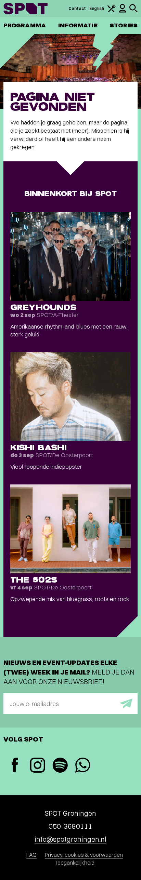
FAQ (31, 854)
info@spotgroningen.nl (70, 839)
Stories (124, 25)
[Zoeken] (133, 10)
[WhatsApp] (82, 766)
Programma (24, 25)
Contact (77, 8)
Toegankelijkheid (74, 862)
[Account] (122, 11)
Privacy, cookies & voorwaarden (84, 854)
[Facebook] (14, 766)
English (96, 8)
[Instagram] (37, 766)
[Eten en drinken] (111, 10)
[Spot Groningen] (25, 8)
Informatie (78, 25)
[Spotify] (60, 766)
